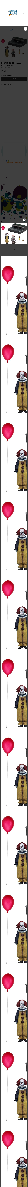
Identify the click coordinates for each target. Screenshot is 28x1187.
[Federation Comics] (13, 13)
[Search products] (25, 29)
